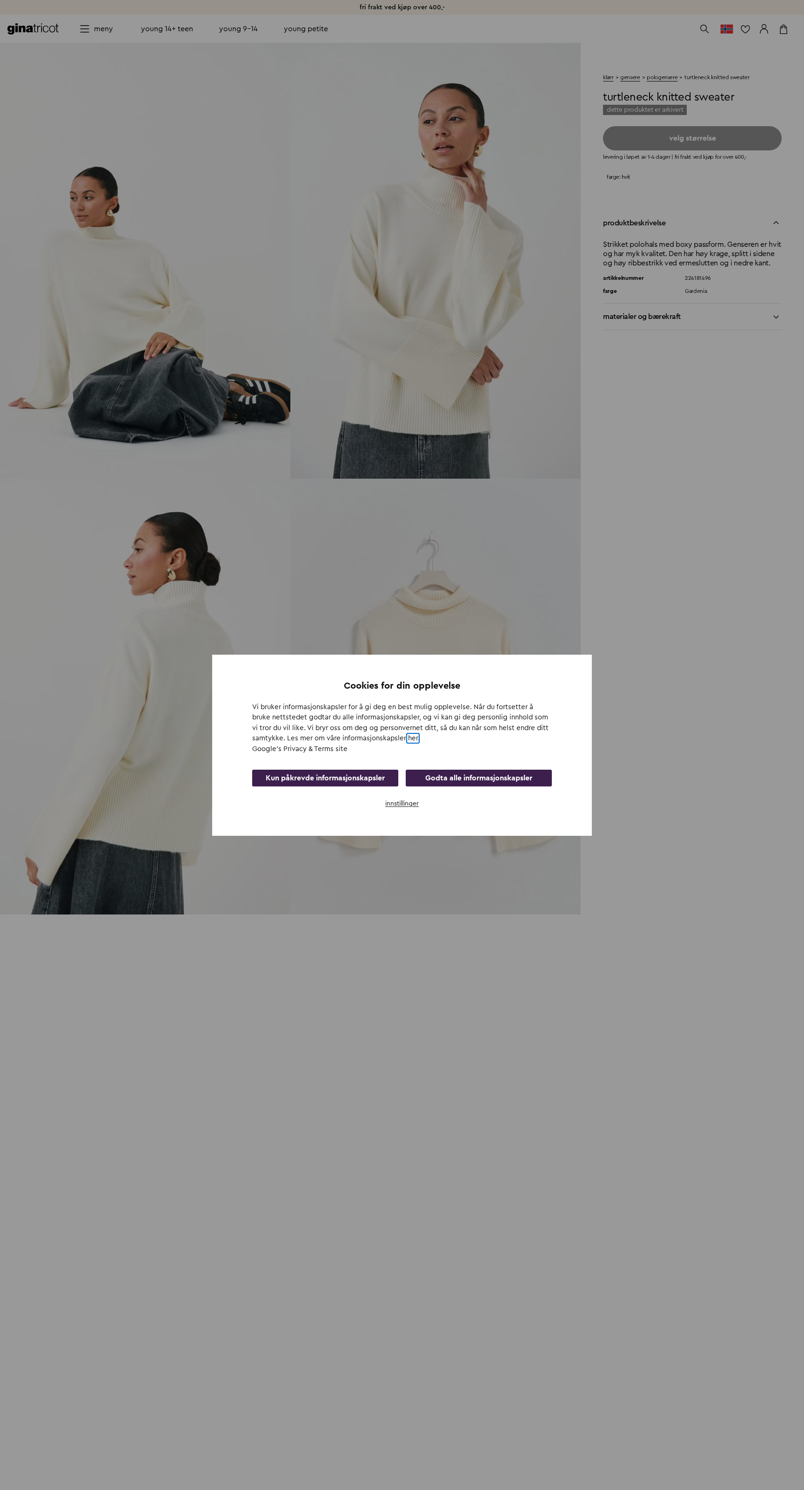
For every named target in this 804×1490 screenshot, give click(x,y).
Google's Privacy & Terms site (300, 748)
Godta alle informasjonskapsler (478, 777)
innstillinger (402, 803)
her (413, 738)
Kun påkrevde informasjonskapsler (325, 777)
